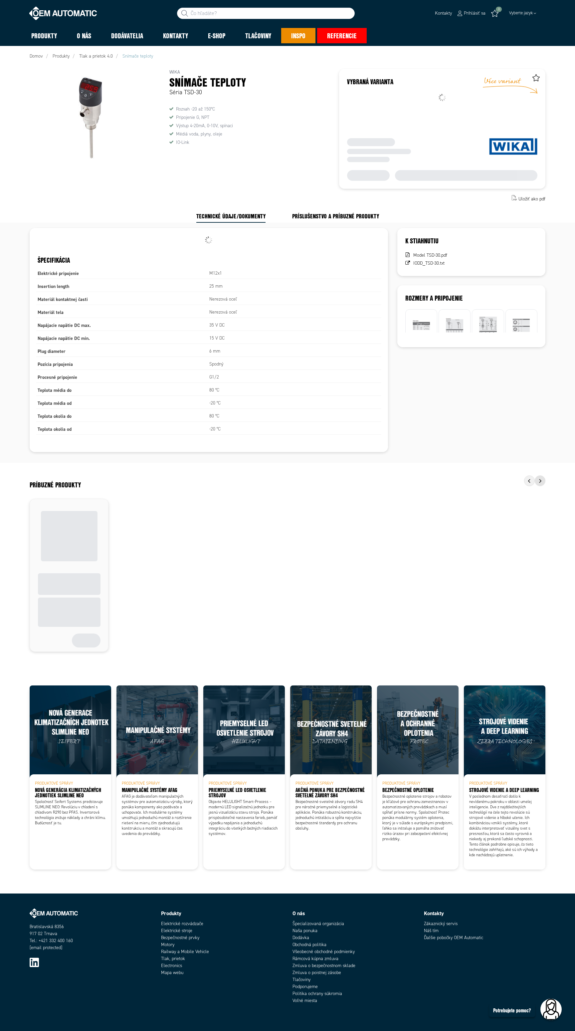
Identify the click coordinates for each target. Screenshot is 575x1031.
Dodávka (300, 937)
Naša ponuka (304, 930)
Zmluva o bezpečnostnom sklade (323, 965)
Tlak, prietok (173, 958)
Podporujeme (305, 986)
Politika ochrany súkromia (317, 993)
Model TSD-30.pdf (430, 255)
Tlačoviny (301, 979)
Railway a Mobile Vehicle (185, 951)
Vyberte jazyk (521, 13)
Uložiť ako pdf (531, 198)
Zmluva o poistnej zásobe (316, 972)
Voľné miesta (304, 1000)
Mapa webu (172, 972)
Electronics (171, 965)
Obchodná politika (309, 944)
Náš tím (431, 930)
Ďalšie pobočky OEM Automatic (453, 937)
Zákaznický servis (441, 923)
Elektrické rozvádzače (182, 923)
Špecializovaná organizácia (318, 923)
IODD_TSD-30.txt (429, 263)
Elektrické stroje (176, 930)
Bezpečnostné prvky (180, 937)
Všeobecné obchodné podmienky (323, 951)
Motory (167, 944)
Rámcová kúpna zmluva (315, 958)
